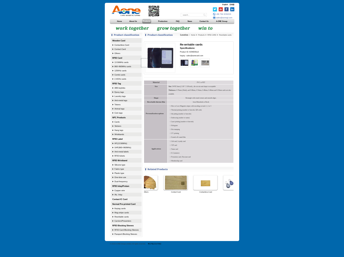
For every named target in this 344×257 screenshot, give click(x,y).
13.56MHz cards (121, 62)
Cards (117, 122)
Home (119, 21)
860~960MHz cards (122, 66)
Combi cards (119, 75)
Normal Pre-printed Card (123, 204)
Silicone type (119, 165)
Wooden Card (118, 40)
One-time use (120, 177)
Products (146, 21)
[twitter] (215, 9)
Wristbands (119, 134)
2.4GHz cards (120, 79)
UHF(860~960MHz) (122, 147)
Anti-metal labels (121, 152)
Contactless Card (121, 45)
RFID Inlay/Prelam (120, 186)
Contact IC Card (119, 199)
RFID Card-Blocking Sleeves (126, 230)
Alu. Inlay (118, 195)
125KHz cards (120, 71)
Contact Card (120, 49)
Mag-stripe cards (121, 213)
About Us (133, 21)
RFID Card (117, 58)
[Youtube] (220, 9)
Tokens (117, 104)
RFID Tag (116, 83)
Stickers (117, 126)
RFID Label (117, 139)
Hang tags (118, 130)
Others (117, 53)
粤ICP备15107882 (154, 244)
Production (162, 21)
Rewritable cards (121, 217)
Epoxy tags (119, 92)
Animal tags (119, 109)
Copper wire (119, 190)
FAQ (177, 21)
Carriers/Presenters (122, 221)
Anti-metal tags (120, 100)
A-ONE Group (221, 21)
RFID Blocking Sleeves (123, 225)
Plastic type (119, 173)
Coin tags (118, 113)
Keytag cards (120, 208)
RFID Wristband (119, 160)
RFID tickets (119, 156)
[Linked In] (232, 9)
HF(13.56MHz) (120, 143)
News (190, 21)
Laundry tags (120, 96)
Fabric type (119, 169)
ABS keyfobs (119, 88)
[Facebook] (226, 9)
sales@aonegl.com (224, 18)
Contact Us (204, 21)
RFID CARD (211, 35)
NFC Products (119, 117)
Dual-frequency (121, 181)
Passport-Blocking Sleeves (125, 234)
